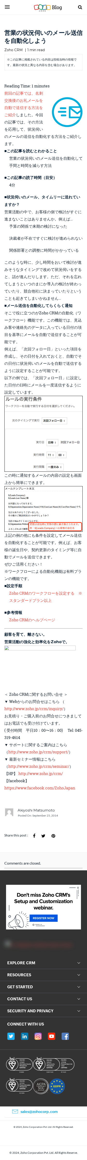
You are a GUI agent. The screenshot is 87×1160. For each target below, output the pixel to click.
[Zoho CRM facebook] (65, 1036)
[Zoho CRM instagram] (38, 1036)
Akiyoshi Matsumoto (36, 810)
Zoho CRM (13, 50)
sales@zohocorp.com (39, 1112)
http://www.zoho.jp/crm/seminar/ (38, 766)
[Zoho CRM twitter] (11, 1036)
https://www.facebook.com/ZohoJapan (39, 787)
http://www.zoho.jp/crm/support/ (38, 751)
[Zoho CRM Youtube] (51, 1036)
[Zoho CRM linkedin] (24, 1036)
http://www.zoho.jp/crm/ (40, 773)
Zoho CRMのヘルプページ (32, 619)
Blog (52, 7)
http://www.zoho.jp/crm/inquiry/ (34, 708)
